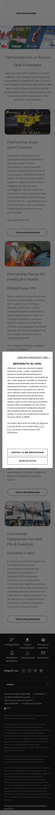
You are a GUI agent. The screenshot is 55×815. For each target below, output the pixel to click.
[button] (33, 357)
